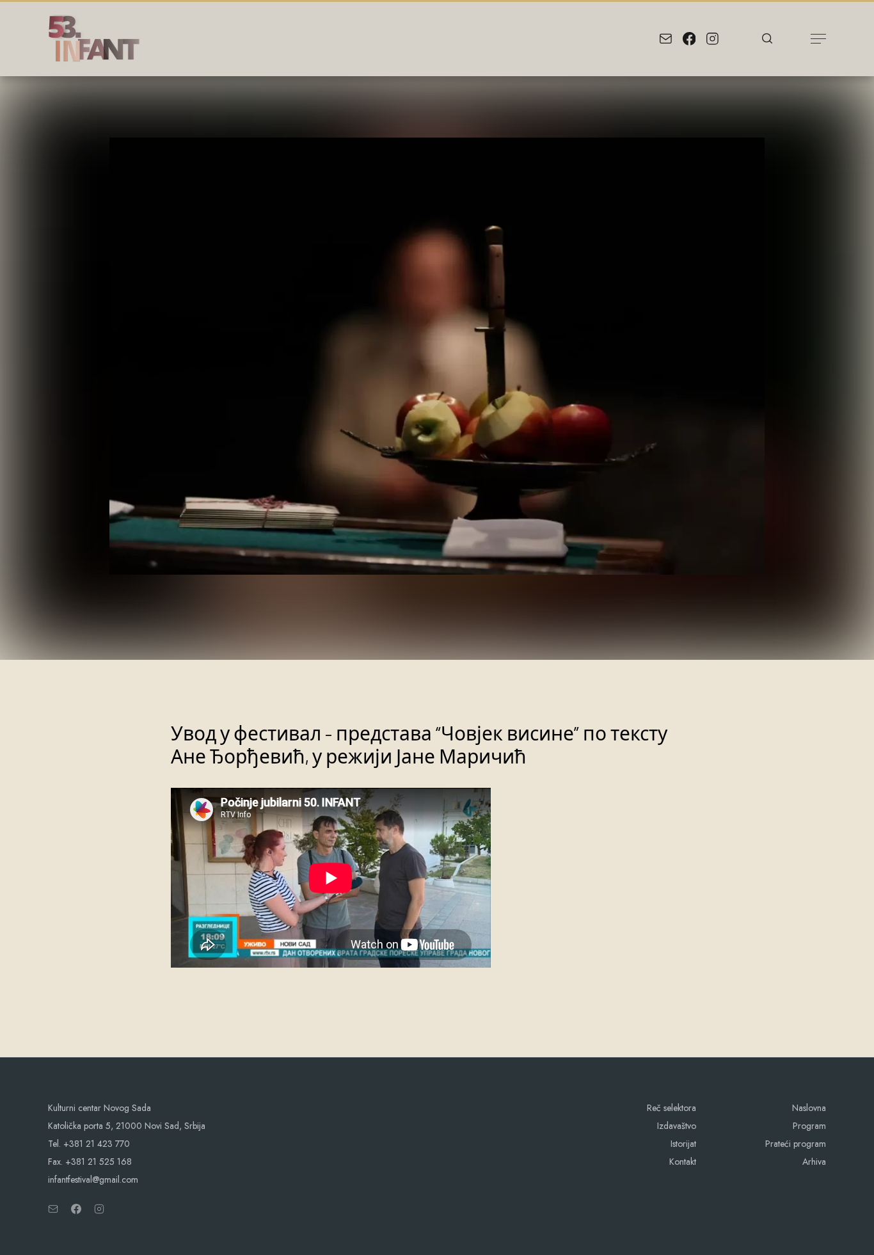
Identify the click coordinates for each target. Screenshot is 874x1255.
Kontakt (682, 1161)
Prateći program (795, 1143)
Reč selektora (671, 1107)
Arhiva (814, 1161)
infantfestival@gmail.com (93, 1179)
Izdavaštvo (676, 1125)
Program (809, 1125)
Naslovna (809, 1107)
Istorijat (683, 1143)
